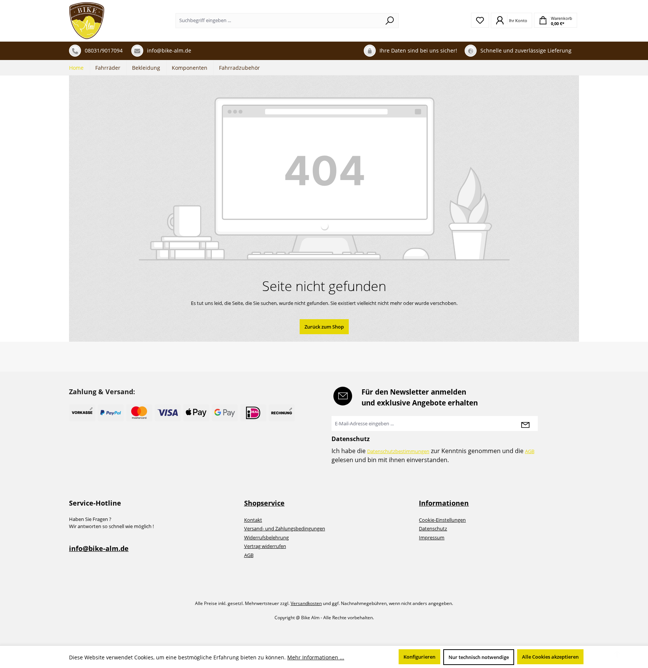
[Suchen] (390, 20)
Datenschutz (433, 528)
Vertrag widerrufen (265, 546)
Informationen (444, 502)
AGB (529, 451)
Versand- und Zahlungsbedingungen (284, 528)
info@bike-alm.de (99, 548)
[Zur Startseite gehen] (87, 20)
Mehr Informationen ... (315, 657)
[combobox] (278, 20)
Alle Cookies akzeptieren (550, 656)
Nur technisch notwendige (478, 657)
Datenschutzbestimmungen (398, 451)
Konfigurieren (419, 656)
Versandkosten (306, 603)
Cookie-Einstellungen (442, 519)
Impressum (431, 537)
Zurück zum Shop (324, 326)
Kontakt (253, 519)
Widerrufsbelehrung (266, 537)
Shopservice (264, 502)
